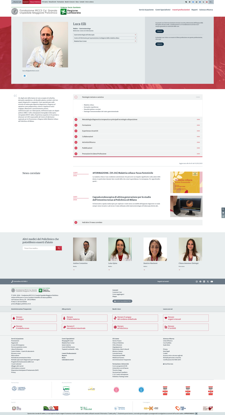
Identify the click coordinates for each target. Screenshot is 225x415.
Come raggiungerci (118, 294)
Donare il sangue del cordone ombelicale (127, 318)
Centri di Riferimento (68, 347)
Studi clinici (166, 345)
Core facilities (167, 343)
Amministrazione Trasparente (121, 360)
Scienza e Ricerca (206, 10)
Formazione (60, 2)
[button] (137, 97)
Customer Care (117, 292)
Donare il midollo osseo (22, 327)
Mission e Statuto (117, 351)
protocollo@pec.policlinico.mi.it (21, 304)
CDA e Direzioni (117, 345)
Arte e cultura (89, 2)
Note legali (166, 351)
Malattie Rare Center (80, 41)
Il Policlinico (35, 2)
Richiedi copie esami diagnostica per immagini (25, 360)
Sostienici (26, 2)
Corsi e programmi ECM (119, 366)
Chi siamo (45, 2)
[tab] (137, 97)
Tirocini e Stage (117, 370)
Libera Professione (16, 349)
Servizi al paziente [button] (146, 10)
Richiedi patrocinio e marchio (172, 357)
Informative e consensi (18, 368)
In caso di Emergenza (17, 345)
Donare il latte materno (73, 318)
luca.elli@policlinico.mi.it (30, 71)
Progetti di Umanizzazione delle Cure (22, 362)
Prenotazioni (15, 341)
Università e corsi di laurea (120, 368)
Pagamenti (14, 343)
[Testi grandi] (186, 2)
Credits (165, 353)
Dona (77, 2)
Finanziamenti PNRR (118, 355)
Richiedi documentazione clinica (21, 357)
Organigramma (117, 347)
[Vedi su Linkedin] (24, 76)
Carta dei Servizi (117, 353)
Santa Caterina (66, 345)
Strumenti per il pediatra (119, 372)
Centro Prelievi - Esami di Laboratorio (22, 351)
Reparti (195, 10)
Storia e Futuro (116, 341)
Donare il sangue (20, 318)
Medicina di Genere (118, 357)
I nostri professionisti (181, 10)
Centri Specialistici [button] (162, 10)
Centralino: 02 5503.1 (20, 281)
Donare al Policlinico (122, 327)
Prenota (159, 31)
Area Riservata (168, 364)
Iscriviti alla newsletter (123, 301)
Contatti (82, 2)
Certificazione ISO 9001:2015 (172, 360)
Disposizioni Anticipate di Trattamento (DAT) (25, 370)
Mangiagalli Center (67, 341)
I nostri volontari (16, 364)
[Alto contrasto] (189, 2)
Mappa (114, 296)
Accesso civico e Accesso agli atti (173, 355)
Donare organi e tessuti (174, 318)
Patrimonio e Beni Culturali (120, 349)
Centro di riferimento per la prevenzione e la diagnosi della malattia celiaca (96, 38)
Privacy (13, 372)
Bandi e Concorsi (70, 2)
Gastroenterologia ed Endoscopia (84, 35)
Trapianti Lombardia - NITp (70, 349)
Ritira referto (15, 355)
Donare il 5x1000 (172, 327)
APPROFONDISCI (189, 413)
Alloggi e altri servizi (17, 366)
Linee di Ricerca (167, 341)
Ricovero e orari (16, 353)
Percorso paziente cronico (19, 347)
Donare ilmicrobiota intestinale (76, 327)
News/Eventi (52, 2)
